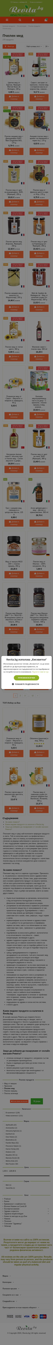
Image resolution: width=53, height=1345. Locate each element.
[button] (26, 684)
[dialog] (26, 672)
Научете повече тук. (40, 672)
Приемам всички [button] (26, 678)
